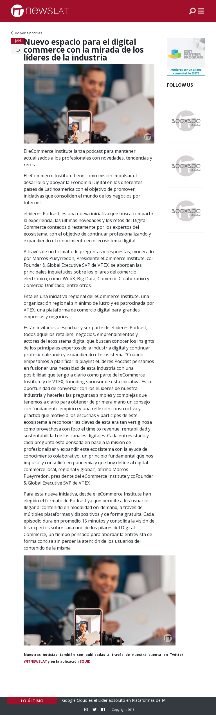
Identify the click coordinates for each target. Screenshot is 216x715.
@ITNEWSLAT (35, 661)
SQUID (85, 661)
